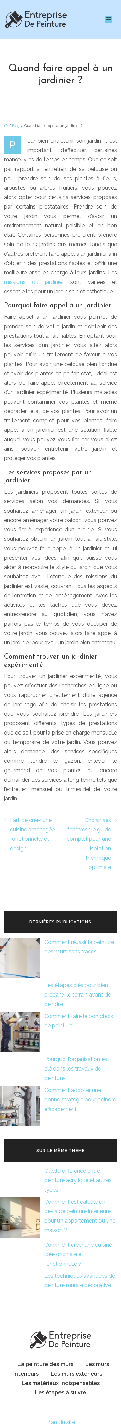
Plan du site (60, 1422)
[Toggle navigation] (108, 19)
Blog (16, 126)
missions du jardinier (34, 282)
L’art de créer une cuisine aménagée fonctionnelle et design (32, 834)
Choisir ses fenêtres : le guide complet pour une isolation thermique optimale (89, 843)
